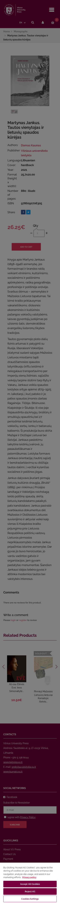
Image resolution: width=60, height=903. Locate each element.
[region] (30, 882)
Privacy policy (29, 877)
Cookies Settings (30, 899)
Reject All (30, 891)
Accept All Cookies (30, 884)
